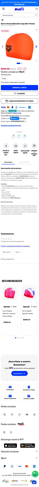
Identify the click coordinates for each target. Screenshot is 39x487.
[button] (36, 30)
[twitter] (19, 135)
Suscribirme (17, 373)
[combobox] (19, 15)
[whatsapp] (25, 135)
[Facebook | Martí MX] (10, 432)
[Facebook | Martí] (12, 414)
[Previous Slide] (1, 3)
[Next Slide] (37, 3)
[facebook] (13, 135)
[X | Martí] (19, 414)
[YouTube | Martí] (26, 414)
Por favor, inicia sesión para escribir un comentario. (15, 246)
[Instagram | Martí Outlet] (4, 432)
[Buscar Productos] (36, 15)
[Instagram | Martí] (4, 414)
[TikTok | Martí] (34, 414)
